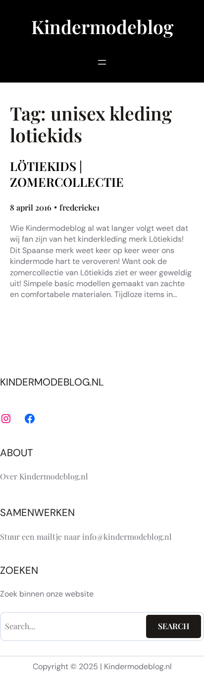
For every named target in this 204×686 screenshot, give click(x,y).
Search (174, 626)
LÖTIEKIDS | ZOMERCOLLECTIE (67, 174)
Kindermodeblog (102, 26)
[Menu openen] (102, 62)
